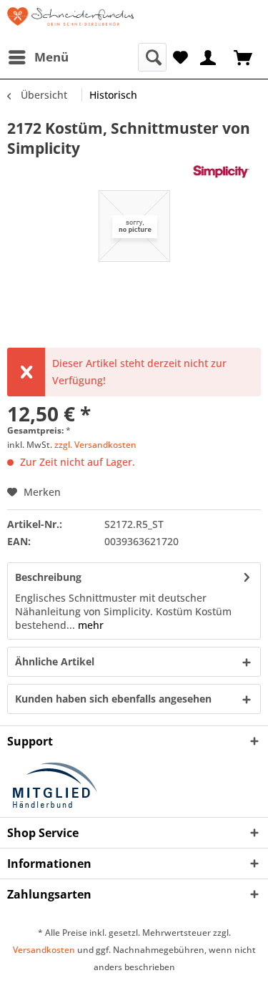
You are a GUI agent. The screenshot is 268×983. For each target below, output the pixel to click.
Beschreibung (48, 577)
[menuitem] (38, 57)
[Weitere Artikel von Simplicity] (225, 170)
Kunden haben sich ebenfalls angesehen (113, 698)
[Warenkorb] (244, 56)
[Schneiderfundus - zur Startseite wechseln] (70, 21)
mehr (89, 625)
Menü (51, 57)
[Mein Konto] (208, 56)
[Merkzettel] (180, 56)
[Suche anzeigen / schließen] (152, 57)
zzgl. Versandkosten (95, 445)
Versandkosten (44, 950)
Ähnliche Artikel (54, 661)
